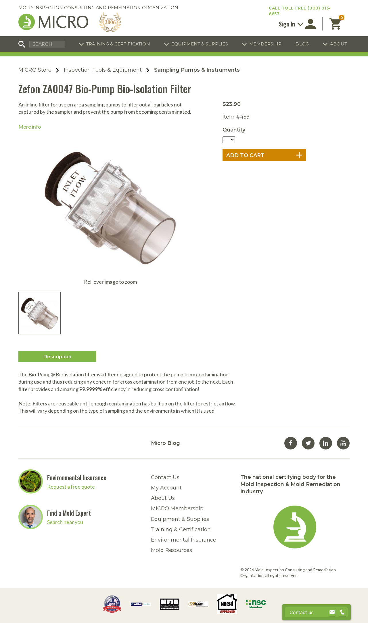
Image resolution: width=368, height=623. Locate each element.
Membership (265, 44)
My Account (166, 488)
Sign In (287, 24)
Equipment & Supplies (199, 44)
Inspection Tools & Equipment (103, 70)
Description (57, 356)
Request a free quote (71, 486)
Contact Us (165, 477)
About (338, 44)
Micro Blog (165, 443)
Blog (302, 44)
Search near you (65, 522)
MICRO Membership (177, 508)
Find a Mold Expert (69, 512)
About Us (163, 498)
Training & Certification (118, 44)
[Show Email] (332, 612)
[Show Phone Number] (342, 612)
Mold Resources (171, 550)
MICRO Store (34, 70)
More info (29, 126)
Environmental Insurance (76, 477)
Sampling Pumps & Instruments (197, 70)
